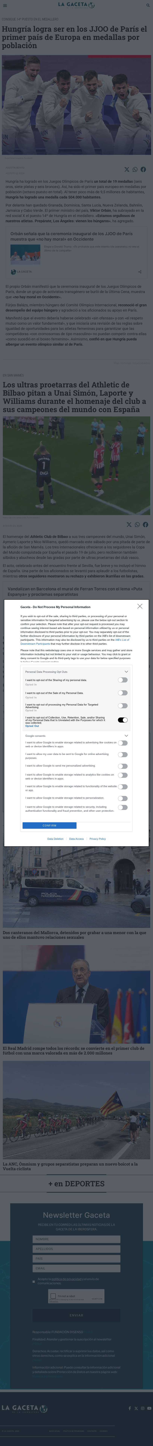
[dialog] (76, 723)
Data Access (76, 838)
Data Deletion (55, 838)
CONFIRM (50, 825)
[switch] (123, 679)
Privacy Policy (98, 838)
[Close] (141, 607)
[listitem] (76, 672)
